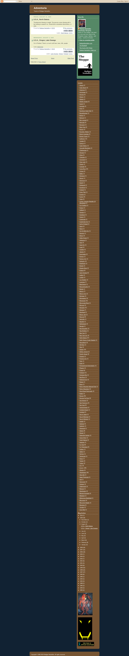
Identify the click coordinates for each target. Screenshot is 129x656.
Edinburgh (82, 185)
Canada (82, 141)
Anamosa (82, 90)
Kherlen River (83, 268)
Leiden (81, 275)
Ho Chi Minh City (84, 231)
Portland (66, 54)
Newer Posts (34, 58)
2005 (81, 554)
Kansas (82, 256)
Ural (81, 479)
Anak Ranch (83, 87)
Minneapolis (83, 298)
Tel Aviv (82, 454)
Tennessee (82, 456)
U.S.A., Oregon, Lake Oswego (45, 40)
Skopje (81, 433)
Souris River (83, 437)
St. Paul (82, 444)
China (81, 155)
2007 (81, 549)
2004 (81, 556)
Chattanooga (83, 150)
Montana (82, 310)
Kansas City (83, 259)
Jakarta (82, 252)
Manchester (83, 284)
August (83, 524)
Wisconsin (82, 500)
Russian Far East (84, 398)
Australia (82, 106)
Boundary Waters (84, 132)
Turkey (81, 463)
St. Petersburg (83, 447)
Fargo (81, 199)
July (82, 531)
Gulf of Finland (84, 224)
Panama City (83, 358)
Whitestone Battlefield (86, 498)
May (82, 535)
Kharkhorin (82, 263)
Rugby (81, 393)
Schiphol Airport (84, 410)
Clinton (81, 164)
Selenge (82, 424)
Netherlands (83, 324)
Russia (81, 396)
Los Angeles (83, 280)
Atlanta (81, 99)
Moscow (82, 317)
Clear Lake (82, 162)
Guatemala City (84, 221)
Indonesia (82, 240)
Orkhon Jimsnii (84, 351)
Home (52, 58)
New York (82, 333)
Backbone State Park (85, 111)
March (83, 540)
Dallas (81, 173)
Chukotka (82, 157)
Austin (81, 104)
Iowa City (82, 245)
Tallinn (81, 451)
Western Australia (84, 493)
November (84, 519)
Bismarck (82, 125)
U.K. (81, 465)
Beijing (81, 115)
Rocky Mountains (84, 389)
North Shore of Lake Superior (87, 340)
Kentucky (82, 261)
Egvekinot (82, 187)
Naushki (82, 321)
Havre (81, 228)
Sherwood (82, 428)
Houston (82, 233)
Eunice (81, 197)
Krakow (82, 270)
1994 (81, 579)
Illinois (81, 235)
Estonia (82, 194)
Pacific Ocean (83, 354)
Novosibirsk (83, 342)
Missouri (82, 305)
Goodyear (82, 215)
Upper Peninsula (84, 477)
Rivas (81, 384)
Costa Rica (83, 169)
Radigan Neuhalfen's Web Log (88, 50)
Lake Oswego (54, 54)
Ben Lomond (83, 120)
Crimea (81, 171)
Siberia (81, 431)
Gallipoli (82, 210)
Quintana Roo (83, 375)
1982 (81, 590)
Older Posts (71, 58)
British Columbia (84, 134)
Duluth (81, 183)
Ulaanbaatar (83, 472)
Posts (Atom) (42, 62)
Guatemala (82, 219)
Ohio (81, 347)
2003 (81, 558)
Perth (81, 363)
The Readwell (83, 45)
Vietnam (82, 484)
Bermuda (82, 122)
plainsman (40, 47)
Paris (81, 361)
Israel (81, 247)
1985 (81, 585)
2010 (81, 515)
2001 (81, 563)
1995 (81, 576)
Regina (81, 382)
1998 (81, 570)
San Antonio (83, 400)
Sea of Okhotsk (84, 419)
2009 (81, 517)
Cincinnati (82, 159)
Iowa (81, 242)
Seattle (81, 421)
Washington (83, 491)
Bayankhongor (83, 113)
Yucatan (82, 507)
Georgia (82, 212)
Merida (81, 289)
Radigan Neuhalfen (85, 28)
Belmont (82, 118)
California (82, 139)
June (82, 533)
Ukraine (82, 470)
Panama (82, 356)
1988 (81, 583)
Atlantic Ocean (84, 101)
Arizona (82, 94)
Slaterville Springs (84, 435)
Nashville (82, 319)
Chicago (82, 152)
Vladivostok (83, 486)
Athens (81, 97)
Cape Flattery (83, 145)
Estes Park (83, 192)
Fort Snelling (83, 205)
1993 (81, 581)
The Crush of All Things (86, 48)
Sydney (82, 449)
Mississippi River (84, 303)
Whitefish (82, 496)
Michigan (82, 296)
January (83, 544)
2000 (81, 565)
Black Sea (82, 127)
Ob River (82, 345)
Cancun (82, 143)
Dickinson (82, 180)
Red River (82, 377)
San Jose (82, 405)
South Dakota (83, 440)
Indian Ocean (83, 238)
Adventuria (40, 8)
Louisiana (82, 282)
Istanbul (82, 249)
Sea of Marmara (84, 417)
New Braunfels (83, 328)
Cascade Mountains (85, 148)
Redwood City (83, 379)
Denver (81, 178)
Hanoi (81, 226)
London (81, 277)
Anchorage (82, 92)
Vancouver (82, 482)
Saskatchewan (84, 407)
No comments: (69, 28)
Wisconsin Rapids (84, 502)
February (84, 542)
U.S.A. (71, 33)
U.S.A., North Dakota (41, 19)
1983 (81, 588)
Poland (81, 370)
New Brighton (83, 331)
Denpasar (82, 176)
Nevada (82, 326)
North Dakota (64, 33)
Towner (81, 461)
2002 (81, 561)
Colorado (82, 166)
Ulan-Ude (82, 475)
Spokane (82, 442)
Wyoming (82, 505)
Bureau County (84, 136)
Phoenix (82, 368)
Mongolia (82, 307)
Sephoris (82, 426)
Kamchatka (83, 254)
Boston (81, 129)
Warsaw (82, 489)
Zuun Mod (82, 509)
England (82, 190)
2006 (81, 552)
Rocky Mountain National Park (88, 386)
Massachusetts (84, 286)
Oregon (61, 54)
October (83, 522)
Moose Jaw (83, 314)
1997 (81, 572)
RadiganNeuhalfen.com (86, 43)
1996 (81, 574)
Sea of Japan (83, 414)
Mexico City (83, 293)
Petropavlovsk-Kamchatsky (87, 365)
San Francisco (83, 403)
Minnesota (82, 300)
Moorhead (82, 312)
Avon (81, 108)
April (82, 538)
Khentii (81, 266)
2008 (81, 547)
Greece (81, 217)
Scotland (82, 412)
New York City (83, 335)
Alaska (81, 85)
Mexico (81, 291)
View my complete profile (86, 40)
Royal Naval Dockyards (86, 391)
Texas (81, 458)
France (81, 208)
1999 (81, 567)
